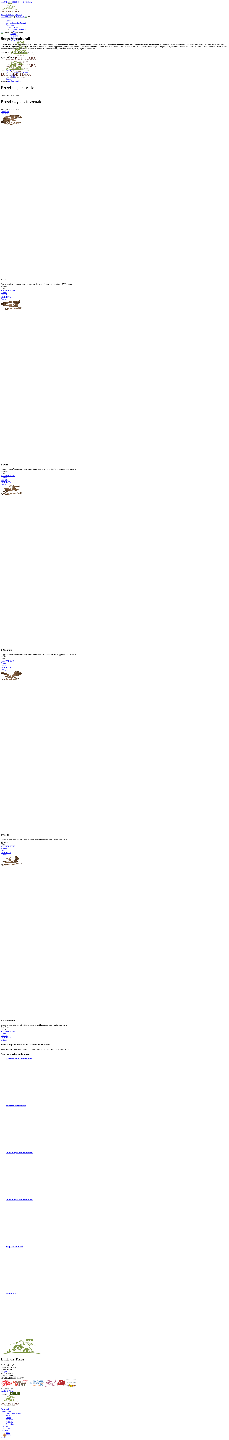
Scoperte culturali (14, 1246)
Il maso (13, 80)
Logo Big (4, 1426)
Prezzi (12, 32)
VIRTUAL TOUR (8, 290)
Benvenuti (16, 22)
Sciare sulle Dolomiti (16, 1105)
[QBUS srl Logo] (15, 1395)
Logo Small (5, 1428)
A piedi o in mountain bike (19, 1058)
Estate (8, 1433)
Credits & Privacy (7, 1391)
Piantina (4, 293)
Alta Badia (5, 1431)
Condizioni (5, 112)
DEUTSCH (5, 17)
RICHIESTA (6, 297)
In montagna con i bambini (19, 1152)
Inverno (9, 1435)
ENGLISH (20, 17)
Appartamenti (12, 26)
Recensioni (10, 1424)
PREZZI (4, 295)
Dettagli (4, 299)
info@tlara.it (5, 2)
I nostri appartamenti (18, 29)
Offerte (8, 1418)
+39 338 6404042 (17, 2)
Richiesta (28, 2)
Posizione (14, 36)
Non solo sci (11, 1293)
